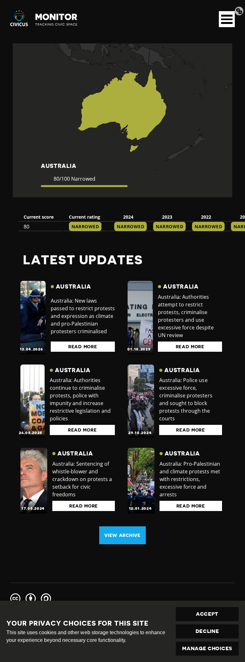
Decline (207, 631)
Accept (207, 614)
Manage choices (207, 648)
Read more (82, 346)
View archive (122, 535)
